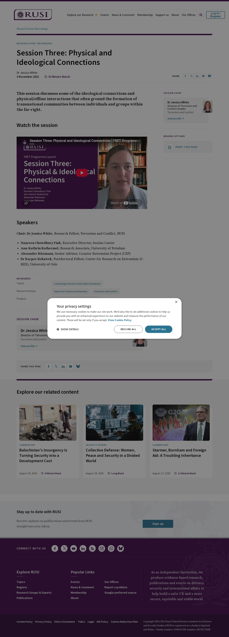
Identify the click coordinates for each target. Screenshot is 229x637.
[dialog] (114, 318)
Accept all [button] (158, 329)
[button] (68, 329)
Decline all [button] (128, 329)
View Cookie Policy (120, 320)
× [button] (176, 302)
